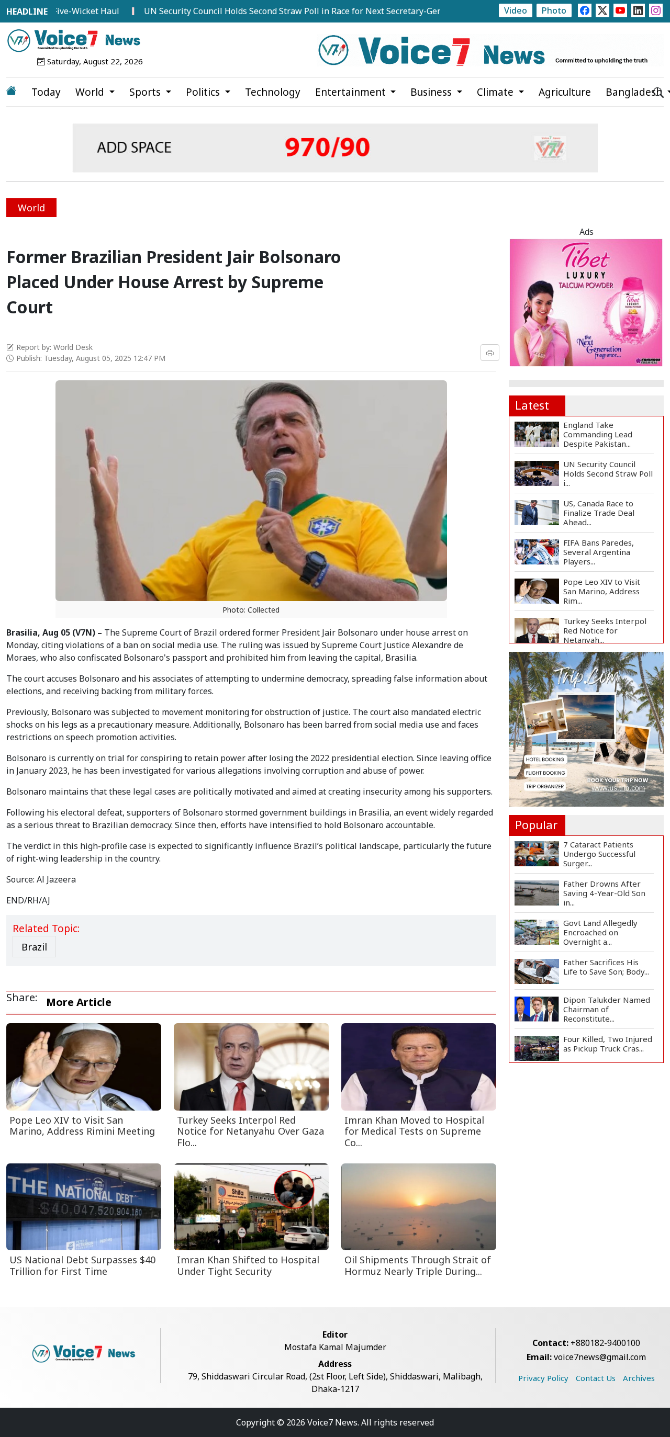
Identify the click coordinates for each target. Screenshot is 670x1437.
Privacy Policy (543, 1378)
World (31, 207)
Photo (554, 10)
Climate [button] (496, 92)
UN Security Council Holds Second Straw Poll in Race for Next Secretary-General (263, 11)
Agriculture (565, 92)
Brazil (34, 947)
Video (515, 10)
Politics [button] (204, 92)
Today (46, 92)
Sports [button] (146, 92)
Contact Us (596, 1378)
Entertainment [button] (351, 92)
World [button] (91, 92)
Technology (272, 92)
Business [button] (432, 92)
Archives (639, 1378)
